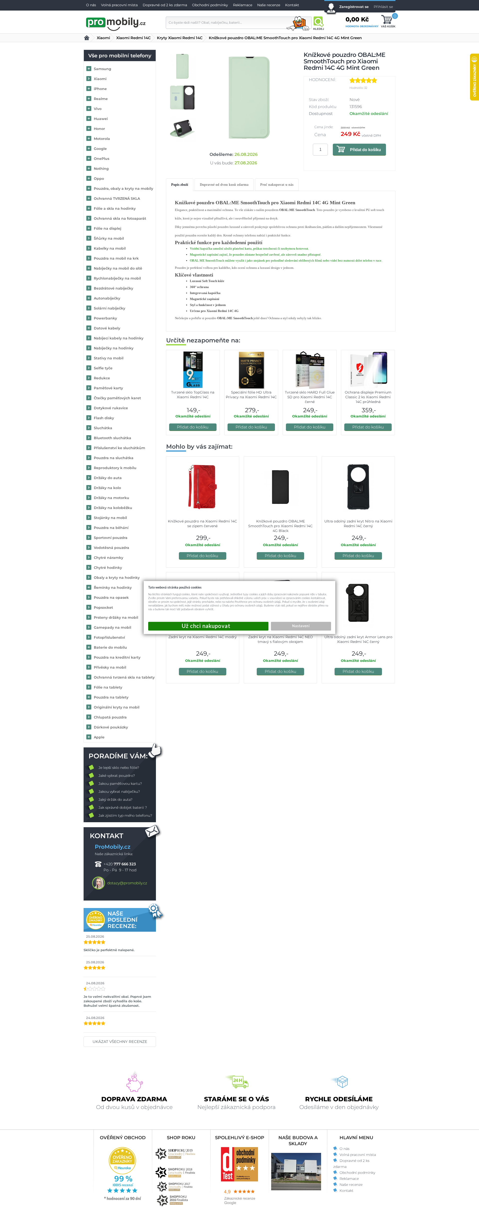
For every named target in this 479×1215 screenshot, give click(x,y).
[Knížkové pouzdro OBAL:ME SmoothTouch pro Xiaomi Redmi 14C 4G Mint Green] (249, 97)
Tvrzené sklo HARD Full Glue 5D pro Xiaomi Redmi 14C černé (310, 397)
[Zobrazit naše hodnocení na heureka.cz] (122, 1200)
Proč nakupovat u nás (276, 185)
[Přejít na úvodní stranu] (116, 23)
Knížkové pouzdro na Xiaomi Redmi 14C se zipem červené (202, 523)
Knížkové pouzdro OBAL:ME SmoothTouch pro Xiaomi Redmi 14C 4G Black (280, 526)
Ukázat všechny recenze (120, 1041)
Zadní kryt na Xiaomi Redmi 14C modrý (202, 637)
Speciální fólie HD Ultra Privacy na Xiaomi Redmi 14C (251, 394)
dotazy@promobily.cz (127, 883)
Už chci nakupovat (208, 626)
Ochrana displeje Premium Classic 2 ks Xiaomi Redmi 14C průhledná (368, 397)
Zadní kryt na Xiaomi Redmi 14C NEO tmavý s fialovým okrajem (280, 639)
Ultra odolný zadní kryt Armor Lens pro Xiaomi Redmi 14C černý (358, 639)
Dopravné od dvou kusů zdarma (224, 185)
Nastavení (301, 626)
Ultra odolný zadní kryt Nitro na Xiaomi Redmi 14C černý (358, 523)
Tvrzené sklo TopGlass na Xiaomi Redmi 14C (192, 394)
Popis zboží (179, 185)
